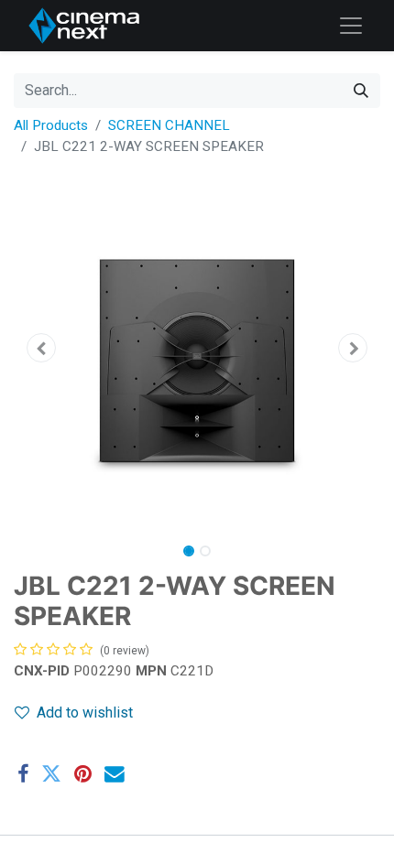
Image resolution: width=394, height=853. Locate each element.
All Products (51, 125)
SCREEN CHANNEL (169, 125)
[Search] (361, 90)
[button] (41, 348)
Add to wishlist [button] (85, 712)
